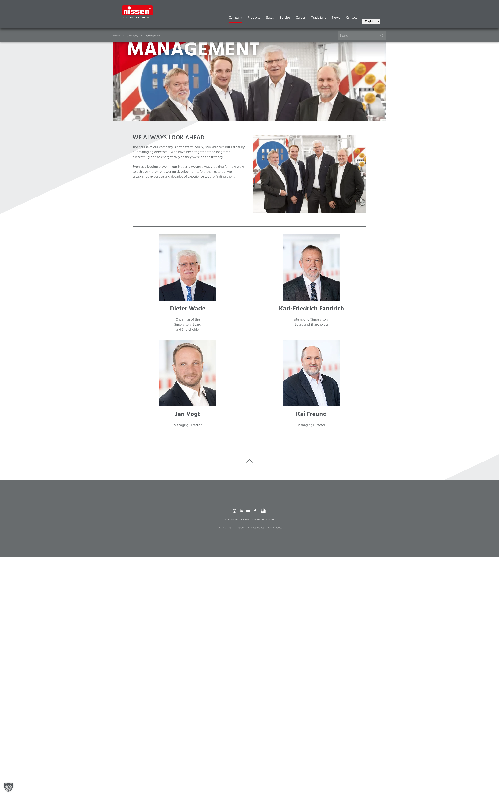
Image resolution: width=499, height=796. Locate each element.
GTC (231, 527)
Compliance (275, 527)
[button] (8, 787)
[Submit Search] (382, 35)
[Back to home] (137, 12)
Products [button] (254, 17)
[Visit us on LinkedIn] (241, 511)
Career (300, 17)
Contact (351, 17)
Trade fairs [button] (318, 17)
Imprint (221, 527)
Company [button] (235, 17)
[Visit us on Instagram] (234, 511)
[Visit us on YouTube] (248, 511)
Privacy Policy (256, 527)
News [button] (336, 17)
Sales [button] (270, 17)
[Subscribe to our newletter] (263, 511)
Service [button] (285, 17)
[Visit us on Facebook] (255, 511)
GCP (241, 527)
